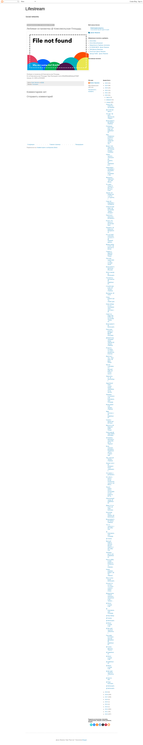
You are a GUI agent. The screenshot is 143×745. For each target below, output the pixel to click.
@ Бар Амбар (110, 615)
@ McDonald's (110, 620)
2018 (106, 694)
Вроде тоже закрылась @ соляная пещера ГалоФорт (110, 149)
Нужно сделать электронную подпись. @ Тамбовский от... (110, 160)
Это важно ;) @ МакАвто (110, 473)
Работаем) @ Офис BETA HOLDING (110, 434)
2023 (106, 88)
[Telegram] (100, 724)
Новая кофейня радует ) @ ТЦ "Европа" (110, 572)
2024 (106, 85)
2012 (106, 709)
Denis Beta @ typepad (96, 43)
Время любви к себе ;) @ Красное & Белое (110, 247)
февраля (109, 100)
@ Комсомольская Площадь (110, 534)
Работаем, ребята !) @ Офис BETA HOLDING (109, 332)
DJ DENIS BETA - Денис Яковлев (99, 47)
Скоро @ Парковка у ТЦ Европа (110, 203)
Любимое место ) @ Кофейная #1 (110, 555)
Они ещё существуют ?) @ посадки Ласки (110, 261)
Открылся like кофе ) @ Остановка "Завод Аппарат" (110, 210)
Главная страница (55, 144)
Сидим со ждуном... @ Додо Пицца (109, 254)
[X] (103, 724)
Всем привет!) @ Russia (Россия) (110, 268)
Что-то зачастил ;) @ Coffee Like (110, 527)
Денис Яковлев (95, 32)
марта (108, 97)
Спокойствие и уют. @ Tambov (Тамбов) (110, 288)
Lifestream (35, 8)
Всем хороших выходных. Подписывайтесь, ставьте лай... (110, 451)
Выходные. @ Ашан (110, 293)
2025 (106, 83)
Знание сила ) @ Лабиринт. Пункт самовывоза (110, 466)
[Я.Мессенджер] (91, 724)
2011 (106, 711)
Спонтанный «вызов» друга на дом (99, 29)
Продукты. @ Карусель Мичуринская (110, 230)
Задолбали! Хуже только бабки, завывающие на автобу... (110, 387)
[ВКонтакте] (94, 724)
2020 (106, 95)
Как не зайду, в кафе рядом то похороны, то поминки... (110, 563)
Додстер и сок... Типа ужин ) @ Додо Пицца (110, 359)
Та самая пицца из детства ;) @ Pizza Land (109, 187)
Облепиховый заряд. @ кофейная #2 (110, 501)
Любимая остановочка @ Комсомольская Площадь (110, 398)
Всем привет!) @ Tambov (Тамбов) (110, 122)
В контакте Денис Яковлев (97, 51)
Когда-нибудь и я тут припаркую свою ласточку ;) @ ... (110, 307)
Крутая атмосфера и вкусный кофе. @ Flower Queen (110, 369)
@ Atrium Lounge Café (109, 605)
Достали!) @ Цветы (109, 110)
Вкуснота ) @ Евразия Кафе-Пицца (110, 428)
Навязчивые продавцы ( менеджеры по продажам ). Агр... (110, 171)
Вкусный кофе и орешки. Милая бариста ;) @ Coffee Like (110, 545)
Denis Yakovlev (95, 83)
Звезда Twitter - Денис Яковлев (99, 53)
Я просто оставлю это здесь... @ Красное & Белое (110, 351)
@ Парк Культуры (109, 682)
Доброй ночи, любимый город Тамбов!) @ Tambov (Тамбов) (110, 341)
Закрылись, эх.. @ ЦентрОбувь (110, 378)
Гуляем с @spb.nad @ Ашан (109, 421)
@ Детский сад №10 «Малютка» (110, 631)
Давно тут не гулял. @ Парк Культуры (110, 508)
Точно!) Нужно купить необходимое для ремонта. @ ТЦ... (110, 491)
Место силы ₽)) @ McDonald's (110, 579)
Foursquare (35, 84)
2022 (106, 90)
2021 (106, 93)
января (108, 102)
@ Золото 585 (109, 678)
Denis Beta (93, 41)
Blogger (84, 740)
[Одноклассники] (97, 724)
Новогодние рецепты (97, 28)
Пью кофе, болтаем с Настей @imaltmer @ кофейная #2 (110, 640)
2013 (106, 707)
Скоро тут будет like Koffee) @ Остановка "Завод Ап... (110, 317)
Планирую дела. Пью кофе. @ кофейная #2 (110, 129)
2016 (106, 699)
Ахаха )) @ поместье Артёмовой (110, 106)
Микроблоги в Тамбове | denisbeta (100, 45)
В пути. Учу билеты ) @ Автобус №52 (110, 223)
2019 (106, 692)
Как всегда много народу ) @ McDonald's (110, 515)
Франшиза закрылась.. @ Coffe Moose (110, 180)
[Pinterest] (106, 724)
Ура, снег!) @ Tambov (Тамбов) (110, 459)
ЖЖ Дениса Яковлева (96, 49)
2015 (106, 702)
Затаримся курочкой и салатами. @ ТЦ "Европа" (110, 441)
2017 (106, 697)
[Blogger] (109, 724)
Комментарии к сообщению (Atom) (47, 147)
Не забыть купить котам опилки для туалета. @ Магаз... (110, 480)
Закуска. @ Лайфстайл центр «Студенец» (110, 196)
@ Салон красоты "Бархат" (109, 648)
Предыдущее (79, 144)
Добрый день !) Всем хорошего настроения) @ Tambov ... (110, 597)
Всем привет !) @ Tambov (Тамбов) (110, 407)
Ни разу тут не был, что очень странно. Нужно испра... (109, 587)
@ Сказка (109, 538)
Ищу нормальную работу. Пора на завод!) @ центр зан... (110, 139)
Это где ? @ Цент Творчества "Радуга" (110, 116)
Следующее (30, 144)
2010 (106, 714)
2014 (106, 704)
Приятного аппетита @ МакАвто (110, 216)
